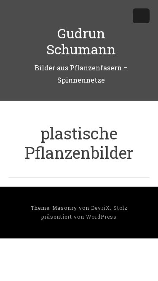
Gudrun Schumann (81, 41)
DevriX (100, 207)
